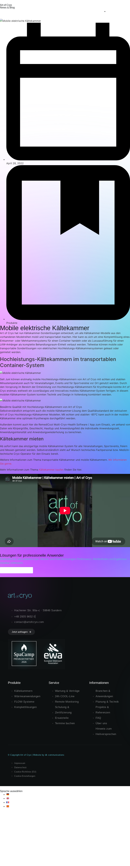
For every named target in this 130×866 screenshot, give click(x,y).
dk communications (54, 755)
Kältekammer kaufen (51, 469)
